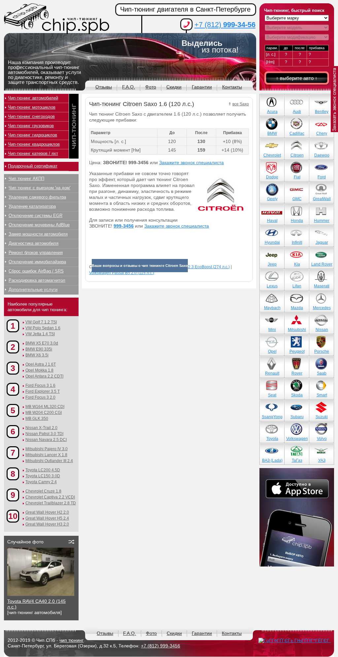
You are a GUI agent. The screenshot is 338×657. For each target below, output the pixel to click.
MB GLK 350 (36, 418)
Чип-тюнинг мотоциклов (31, 107)
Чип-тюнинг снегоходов (31, 116)
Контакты (232, 87)
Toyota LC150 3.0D (42, 476)
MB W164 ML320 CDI (44, 406)
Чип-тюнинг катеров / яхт (33, 153)
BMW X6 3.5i (37, 355)
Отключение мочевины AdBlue (39, 224)
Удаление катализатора (32, 206)
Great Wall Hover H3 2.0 (47, 524)
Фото (150, 87)
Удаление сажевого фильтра (37, 197)
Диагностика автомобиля (33, 243)
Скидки (174, 87)
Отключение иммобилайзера (37, 261)
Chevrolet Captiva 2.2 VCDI (50, 497)
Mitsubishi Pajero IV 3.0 (46, 449)
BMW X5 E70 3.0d (41, 343)
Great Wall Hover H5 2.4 (47, 518)
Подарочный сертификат (32, 166)
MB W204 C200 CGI (43, 412)
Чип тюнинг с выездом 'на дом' (39, 187)
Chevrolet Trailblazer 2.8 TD (50, 503)
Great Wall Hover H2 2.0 (47, 512)
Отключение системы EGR (35, 215)
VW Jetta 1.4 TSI (40, 334)
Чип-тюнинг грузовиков (31, 125)
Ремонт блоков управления (36, 252)
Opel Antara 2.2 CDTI (44, 376)
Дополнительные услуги (33, 289)
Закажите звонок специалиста (191, 162)
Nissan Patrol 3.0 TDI (44, 433)
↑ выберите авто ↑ (297, 78)
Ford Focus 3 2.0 (40, 397)
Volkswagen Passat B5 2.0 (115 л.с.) (121, 273)
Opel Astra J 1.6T (40, 364)
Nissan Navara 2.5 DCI (46, 439)
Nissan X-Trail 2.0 (41, 427)
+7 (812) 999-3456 (160, 645)
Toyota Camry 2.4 (41, 482)
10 (12, 516)
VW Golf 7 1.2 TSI (41, 322)
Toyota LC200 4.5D (42, 470)
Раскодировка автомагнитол (37, 280)
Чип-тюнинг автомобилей (33, 97)
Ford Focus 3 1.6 (40, 385)
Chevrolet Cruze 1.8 (43, 491)
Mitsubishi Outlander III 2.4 (49, 460)
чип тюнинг (71, 640)
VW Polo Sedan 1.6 (42, 328)
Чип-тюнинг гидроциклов (32, 134)
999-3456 (124, 226)
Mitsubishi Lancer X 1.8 (46, 455)
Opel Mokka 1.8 (39, 370)
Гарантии (202, 87)
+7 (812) (224, 24)
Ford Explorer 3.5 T (42, 391)
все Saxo (240, 104)
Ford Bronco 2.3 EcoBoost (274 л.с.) (197, 267)
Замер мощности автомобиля (38, 234)
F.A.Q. (128, 87)
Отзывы (103, 87)
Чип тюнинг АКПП (26, 178)
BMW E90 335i (38, 349)
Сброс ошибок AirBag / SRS (36, 271)
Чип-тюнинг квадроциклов (34, 144)
